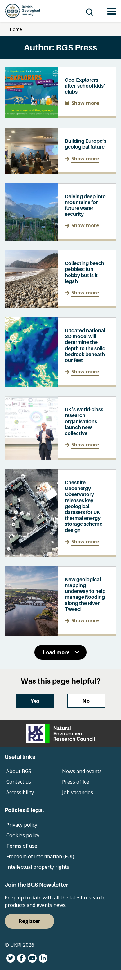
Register (29, 921)
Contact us (18, 781)
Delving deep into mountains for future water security (85, 205)
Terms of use (21, 845)
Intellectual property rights (37, 866)
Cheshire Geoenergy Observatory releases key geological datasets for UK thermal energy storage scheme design (83, 506)
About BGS (18, 771)
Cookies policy (22, 835)
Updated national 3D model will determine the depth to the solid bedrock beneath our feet (85, 345)
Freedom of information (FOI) (40, 856)
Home (16, 29)
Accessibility (20, 792)
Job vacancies (77, 792)
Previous (12, 674)
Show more (85, 103)
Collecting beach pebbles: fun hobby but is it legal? (84, 272)
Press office (75, 781)
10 (90, 674)
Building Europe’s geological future (85, 144)
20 (100, 674)
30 (111, 674)
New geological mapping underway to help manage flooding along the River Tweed (85, 594)
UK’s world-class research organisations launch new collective (84, 421)
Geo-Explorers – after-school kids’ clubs (85, 86)
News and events (82, 771)
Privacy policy (21, 824)
